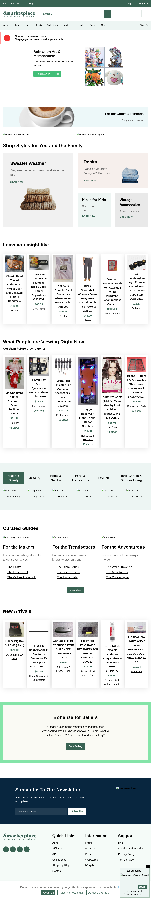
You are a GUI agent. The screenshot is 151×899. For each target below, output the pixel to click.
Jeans (87, 320)
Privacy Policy (126, 854)
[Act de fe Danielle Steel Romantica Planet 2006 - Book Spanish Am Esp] (63, 289)
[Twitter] (13, 849)
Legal (88, 842)
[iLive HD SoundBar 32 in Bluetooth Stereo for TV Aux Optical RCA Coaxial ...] (39, 654)
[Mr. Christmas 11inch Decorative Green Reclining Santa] (14, 401)
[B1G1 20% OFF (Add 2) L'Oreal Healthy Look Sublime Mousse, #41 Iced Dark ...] (112, 401)
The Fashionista (67, 577)
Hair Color (112, 427)
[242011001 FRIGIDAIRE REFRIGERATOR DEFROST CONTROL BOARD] (87, 654)
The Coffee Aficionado (21, 577)
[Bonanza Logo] (19, 14)
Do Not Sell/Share (98, 892)
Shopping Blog (61, 865)
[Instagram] (27, 849)
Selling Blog (59, 859)
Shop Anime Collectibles (48, 74)
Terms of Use (126, 859)
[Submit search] (107, 14)
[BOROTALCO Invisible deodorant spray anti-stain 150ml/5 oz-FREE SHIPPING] (112, 654)
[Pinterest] (20, 849)
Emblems (137, 308)
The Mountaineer (117, 572)
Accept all (48, 892)
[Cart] (144, 13)
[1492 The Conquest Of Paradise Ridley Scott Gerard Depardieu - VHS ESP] (39, 289)
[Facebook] (6, 849)
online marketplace (76, 726)
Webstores (91, 859)
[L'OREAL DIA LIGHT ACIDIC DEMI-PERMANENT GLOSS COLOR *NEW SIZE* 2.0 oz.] (136, 654)
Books (63, 316)
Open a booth (76, 735)
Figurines (14, 423)
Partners (90, 848)
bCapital (90, 865)
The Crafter (14, 567)
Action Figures (112, 313)
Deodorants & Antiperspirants (112, 682)
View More (75, 590)
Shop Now (16, 181)
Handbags (67, 25)
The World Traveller (119, 567)
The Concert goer (117, 577)
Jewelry (81, 25)
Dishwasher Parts (136, 406)
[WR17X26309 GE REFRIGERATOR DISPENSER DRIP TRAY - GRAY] (63, 654)
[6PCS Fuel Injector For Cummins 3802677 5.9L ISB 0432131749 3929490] (63, 401)
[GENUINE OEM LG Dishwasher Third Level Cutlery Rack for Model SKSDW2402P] (136, 401)
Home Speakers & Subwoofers (38, 678)
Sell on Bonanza (11, 3)
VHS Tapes (39, 309)
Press (88, 854)
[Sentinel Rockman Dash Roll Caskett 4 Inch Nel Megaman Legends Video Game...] (112, 289)
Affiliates (57, 848)
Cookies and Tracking (131, 848)
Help (30, 3)
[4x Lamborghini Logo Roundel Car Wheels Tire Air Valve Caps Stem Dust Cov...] (136, 289)
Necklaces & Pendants (87, 437)
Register (143, 3)
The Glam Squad (68, 567)
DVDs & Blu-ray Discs (14, 656)
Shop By (144, 25)
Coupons (94, 25)
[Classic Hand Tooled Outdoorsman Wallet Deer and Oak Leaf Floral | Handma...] (14, 289)
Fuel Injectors (63, 415)
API (54, 854)
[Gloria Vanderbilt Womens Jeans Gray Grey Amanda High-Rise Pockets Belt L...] (87, 289)
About (55, 842)
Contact (56, 870)
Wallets (14, 310)
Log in (130, 3)
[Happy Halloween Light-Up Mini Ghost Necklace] (87, 401)
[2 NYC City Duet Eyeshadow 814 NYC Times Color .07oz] (39, 401)
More (103, 25)
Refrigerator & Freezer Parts (63, 669)
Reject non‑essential (71, 892)
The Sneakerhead (68, 572)
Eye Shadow (39, 406)
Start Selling (75, 746)
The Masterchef (17, 572)
